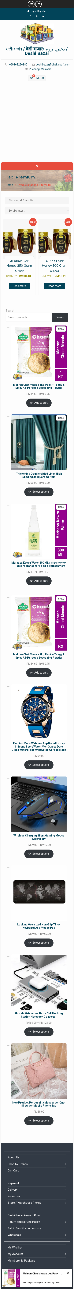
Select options (41, 491)
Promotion (14, 1196)
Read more (19, 285)
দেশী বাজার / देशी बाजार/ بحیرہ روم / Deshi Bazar (37, 51)
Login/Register (38, 11)
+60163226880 (18, 65)
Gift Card (13, 1170)
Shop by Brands (18, 1164)
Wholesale (14, 1235)
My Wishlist (15, 1247)
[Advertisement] (37, 123)
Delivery (13, 1189)
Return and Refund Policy (24, 1222)
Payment (13, 1183)
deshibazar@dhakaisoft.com (53, 65)
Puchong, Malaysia (40, 69)
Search (10, 310)
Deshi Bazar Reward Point (24, 1215)
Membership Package (21, 1260)
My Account (15, 1254)
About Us (14, 1157)
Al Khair (19, 271)
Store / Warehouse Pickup (24, 1202)
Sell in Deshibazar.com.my (24, 1228)
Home (9, 184)
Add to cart (41, 402)
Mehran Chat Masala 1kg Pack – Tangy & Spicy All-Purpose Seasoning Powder (44, 1273)
